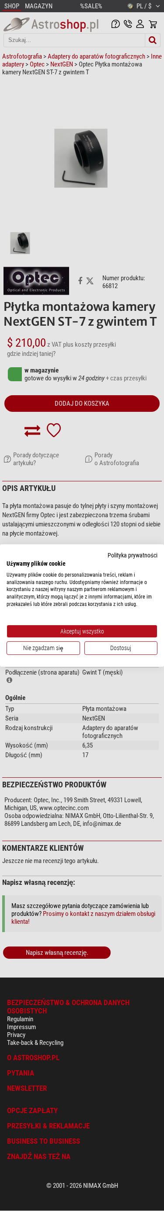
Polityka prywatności (132, 555)
